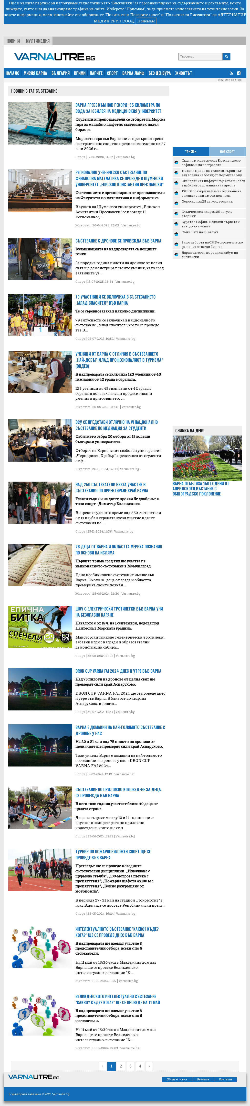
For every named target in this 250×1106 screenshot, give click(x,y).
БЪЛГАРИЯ (61, 73)
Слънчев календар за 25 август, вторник (207, 213)
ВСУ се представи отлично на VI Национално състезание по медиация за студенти (116, 425)
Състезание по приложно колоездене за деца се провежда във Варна (118, 792)
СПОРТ (112, 73)
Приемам (146, 21)
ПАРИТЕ (96, 73)
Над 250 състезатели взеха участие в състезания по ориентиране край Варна (111, 488)
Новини (13, 41)
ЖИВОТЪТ (183, 73)
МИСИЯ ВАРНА (35, 73)
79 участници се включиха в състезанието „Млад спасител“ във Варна (115, 300)
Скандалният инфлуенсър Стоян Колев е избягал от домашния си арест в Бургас (213, 185)
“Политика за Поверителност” (132, 14)
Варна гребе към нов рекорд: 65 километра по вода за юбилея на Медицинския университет (118, 108)
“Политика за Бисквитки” (188, 14)
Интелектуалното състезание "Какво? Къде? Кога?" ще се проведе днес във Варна (117, 932)
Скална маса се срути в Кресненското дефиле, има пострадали (211, 162)
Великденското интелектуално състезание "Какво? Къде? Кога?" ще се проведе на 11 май (117, 999)
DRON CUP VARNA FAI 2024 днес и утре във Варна (118, 671)
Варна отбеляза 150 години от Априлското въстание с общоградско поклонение (201, 488)
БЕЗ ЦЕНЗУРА (160, 73)
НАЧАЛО (12, 73)
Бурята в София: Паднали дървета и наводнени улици (211, 223)
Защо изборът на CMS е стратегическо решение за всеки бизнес (212, 244)
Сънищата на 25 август (200, 231)
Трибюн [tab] (191, 151)
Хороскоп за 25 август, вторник (207, 201)
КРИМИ (79, 73)
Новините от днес (229, 80)
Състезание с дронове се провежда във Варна (118, 241)
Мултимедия (38, 41)
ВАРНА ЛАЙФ (133, 73)
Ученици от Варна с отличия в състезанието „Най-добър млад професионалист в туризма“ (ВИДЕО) (119, 360)
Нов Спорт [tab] (227, 151)
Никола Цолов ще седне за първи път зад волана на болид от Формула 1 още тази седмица (212, 174)
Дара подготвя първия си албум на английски (210, 254)
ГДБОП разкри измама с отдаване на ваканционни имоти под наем (211, 193)
